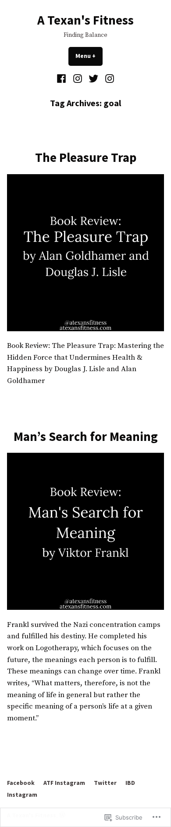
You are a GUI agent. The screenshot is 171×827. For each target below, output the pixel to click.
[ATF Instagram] (77, 79)
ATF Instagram (64, 783)
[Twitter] (94, 79)
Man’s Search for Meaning (86, 436)
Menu (89, 56)
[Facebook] (62, 79)
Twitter (105, 783)
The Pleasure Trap (85, 157)
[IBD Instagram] (108, 79)
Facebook (21, 783)
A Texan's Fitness (85, 20)
